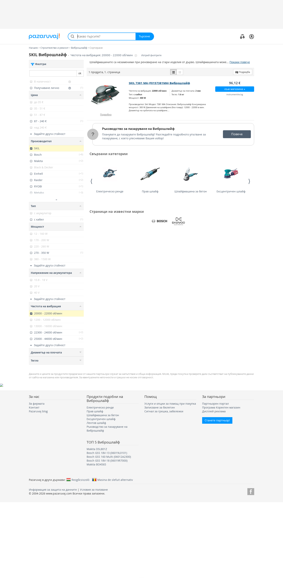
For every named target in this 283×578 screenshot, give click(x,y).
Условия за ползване (94, 489)
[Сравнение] (242, 36)
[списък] (173, 72)
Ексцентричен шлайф (231, 191)
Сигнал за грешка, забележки (163, 411)
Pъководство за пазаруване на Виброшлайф (138, 129)
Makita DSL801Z (97, 449)
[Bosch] (159, 221)
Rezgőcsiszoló (80, 479)
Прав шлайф (150, 191)
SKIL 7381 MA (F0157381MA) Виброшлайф (159, 83)
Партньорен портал (215, 403)
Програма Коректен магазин (221, 407)
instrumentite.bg (234, 94)
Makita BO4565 (96, 464)
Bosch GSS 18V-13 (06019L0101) (107, 453)
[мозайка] (180, 72)
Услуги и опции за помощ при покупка (170, 403)
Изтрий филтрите (151, 55)
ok (79, 73)
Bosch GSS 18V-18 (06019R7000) (107, 460)
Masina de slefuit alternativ (115, 479)
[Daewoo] (178, 221)
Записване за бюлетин (159, 407)
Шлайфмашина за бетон (190, 191)
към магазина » (234, 89)
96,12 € (234, 83)
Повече (237, 134)
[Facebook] (250, 490)
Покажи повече (239, 62)
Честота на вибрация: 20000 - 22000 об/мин (102, 55)
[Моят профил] (251, 36)
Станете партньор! (217, 420)
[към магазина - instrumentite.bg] (108, 95)
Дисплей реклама (214, 411)
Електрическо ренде (109, 191)
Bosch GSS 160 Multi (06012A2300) (109, 457)
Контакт (34, 407)
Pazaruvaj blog (38, 411)
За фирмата (36, 403)
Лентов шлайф (96, 423)
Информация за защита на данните (53, 489)
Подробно (105, 114)
